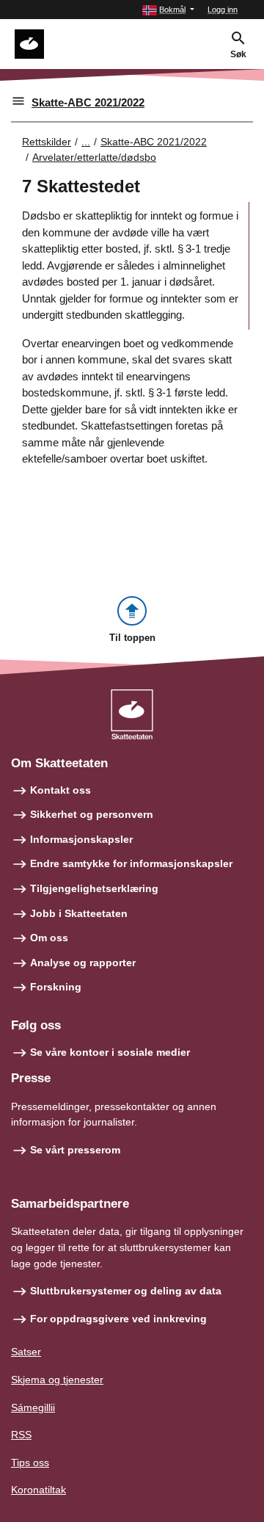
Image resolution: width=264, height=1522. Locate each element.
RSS (21, 1435)
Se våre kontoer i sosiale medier (110, 1052)
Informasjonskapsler (81, 839)
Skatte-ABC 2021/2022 (88, 102)
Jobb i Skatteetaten (79, 913)
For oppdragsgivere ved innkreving (118, 1318)
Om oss (49, 937)
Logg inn (223, 9)
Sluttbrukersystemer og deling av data (125, 1291)
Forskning (55, 987)
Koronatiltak (38, 1490)
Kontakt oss (60, 790)
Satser (26, 1352)
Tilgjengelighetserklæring (94, 888)
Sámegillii (33, 1407)
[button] (168, 10)
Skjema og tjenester (57, 1379)
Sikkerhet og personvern (91, 814)
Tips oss (30, 1462)
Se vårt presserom (75, 1150)
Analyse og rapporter (83, 962)
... (85, 142)
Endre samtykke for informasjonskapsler (131, 863)
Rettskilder (46, 142)
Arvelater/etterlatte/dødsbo (94, 157)
